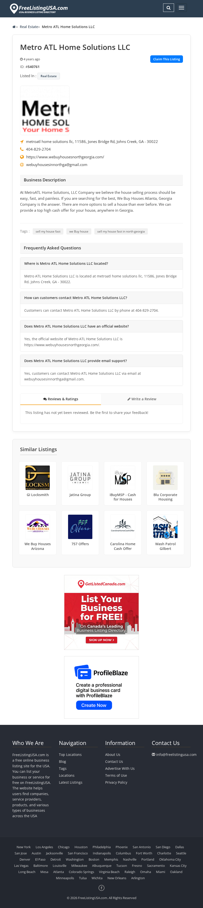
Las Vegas (21, 865)
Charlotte (164, 853)
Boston (94, 859)
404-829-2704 (38, 149)
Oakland (176, 872)
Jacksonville (54, 853)
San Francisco (78, 853)
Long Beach (26, 872)
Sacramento (156, 865)
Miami (160, 872)
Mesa (44, 872)
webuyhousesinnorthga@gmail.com (56, 164)
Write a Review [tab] (143, 399)
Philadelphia (102, 847)
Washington (75, 859)
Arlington (138, 878)
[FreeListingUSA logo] (38, 8)
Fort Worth (144, 853)
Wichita (97, 878)
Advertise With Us (120, 768)
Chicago (64, 847)
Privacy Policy (116, 782)
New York (24, 847)
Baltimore (40, 865)
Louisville (59, 865)
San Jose (21, 853)
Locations (67, 775)
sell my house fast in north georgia (121, 231)
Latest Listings (70, 782)
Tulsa (83, 878)
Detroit (56, 859)
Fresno (137, 865)
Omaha (145, 872)
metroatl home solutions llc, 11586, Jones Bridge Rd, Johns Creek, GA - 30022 (92, 141)
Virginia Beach (109, 872)
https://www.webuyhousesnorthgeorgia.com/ (65, 156)
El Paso (40, 859)
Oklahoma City (170, 859)
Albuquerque (101, 865)
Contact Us (114, 761)
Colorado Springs (81, 872)
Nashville (129, 859)
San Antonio (142, 847)
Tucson (121, 865)
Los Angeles (44, 847)
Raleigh (130, 872)
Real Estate (29, 26)
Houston (81, 847)
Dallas (179, 847)
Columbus (123, 853)
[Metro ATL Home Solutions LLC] (45, 109)
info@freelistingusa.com (176, 754)
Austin (36, 853)
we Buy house (78, 231)
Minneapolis (65, 878)
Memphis (111, 859)
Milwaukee (79, 865)
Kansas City (178, 865)
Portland (147, 859)
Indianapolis (102, 853)
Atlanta (58, 872)
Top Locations (70, 754)
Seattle (181, 853)
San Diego (163, 847)
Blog (62, 761)
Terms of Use (116, 775)
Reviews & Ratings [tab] (62, 399)
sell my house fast (48, 231)
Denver (25, 859)
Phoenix (122, 847)
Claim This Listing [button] (166, 59)
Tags (63, 768)
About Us (112, 754)
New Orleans (116, 878)
